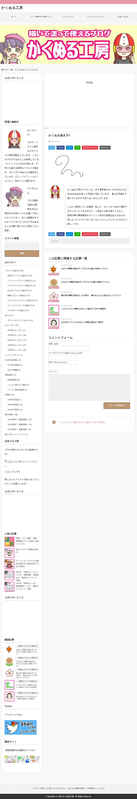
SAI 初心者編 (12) (14, 365)
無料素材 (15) (10, 375)
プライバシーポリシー (96, 17)
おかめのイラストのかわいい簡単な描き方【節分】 (82, 322)
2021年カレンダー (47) (16, 340)
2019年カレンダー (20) (16, 350)
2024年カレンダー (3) (16, 330)
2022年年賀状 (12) (14, 410)
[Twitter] (51, 147)
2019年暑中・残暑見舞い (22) (19, 420)
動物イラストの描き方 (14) (18, 295)
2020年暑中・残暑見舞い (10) (19, 425)
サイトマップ (68, 17)
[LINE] (77, 147)
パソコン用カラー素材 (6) (18, 385)
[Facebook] (60, 147)
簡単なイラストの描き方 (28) (19, 276)
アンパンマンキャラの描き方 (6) (21, 305)
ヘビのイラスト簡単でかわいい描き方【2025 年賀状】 (84, 309)
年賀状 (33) (9, 395)
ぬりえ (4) (9, 315)
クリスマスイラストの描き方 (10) (21, 286)
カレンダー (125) (12, 325)
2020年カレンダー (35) (16, 345)
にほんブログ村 (12, 472)
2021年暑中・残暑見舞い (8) (19, 429)
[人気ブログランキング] (89, 147)
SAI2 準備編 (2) (13, 370)
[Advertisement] (90, 103)
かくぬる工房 (12, 8)
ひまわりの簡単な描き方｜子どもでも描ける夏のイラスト (85, 282)
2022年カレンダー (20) (16, 335)
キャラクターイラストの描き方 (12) (22, 300)
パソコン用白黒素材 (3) (17, 390)
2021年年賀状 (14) (14, 405)
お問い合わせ (123, 17)
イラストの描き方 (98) (14, 271)
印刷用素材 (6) (13, 380)
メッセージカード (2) (14, 355)
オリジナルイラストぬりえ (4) (20, 320)
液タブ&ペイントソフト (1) (16, 434)
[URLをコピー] (105, 147)
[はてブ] (69, 147)
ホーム (13, 17)
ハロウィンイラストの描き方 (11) (21, 281)
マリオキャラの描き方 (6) (18, 310)
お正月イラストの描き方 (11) (19, 291)
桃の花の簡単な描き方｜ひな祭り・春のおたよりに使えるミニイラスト (91, 295)
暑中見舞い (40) (11, 415)
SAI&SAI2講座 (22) (13, 360)
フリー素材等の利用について (41, 18)
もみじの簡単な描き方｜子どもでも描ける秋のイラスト (84, 269)
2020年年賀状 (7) (14, 400)
